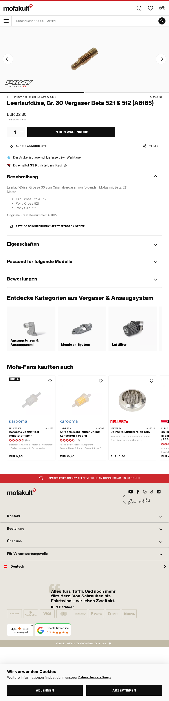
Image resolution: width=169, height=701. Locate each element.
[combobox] (16, 132)
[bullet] (42, 92)
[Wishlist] (150, 8)
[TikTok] (152, 492)
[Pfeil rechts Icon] (161, 59)
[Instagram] (145, 492)
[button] (84, 176)
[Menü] (31, 626)
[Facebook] (138, 492)
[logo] (18, 7)
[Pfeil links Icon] (8, 59)
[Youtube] (131, 492)
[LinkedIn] (159, 492)
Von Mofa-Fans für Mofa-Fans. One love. (81, 643)
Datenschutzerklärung (94, 677)
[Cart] (162, 8)
